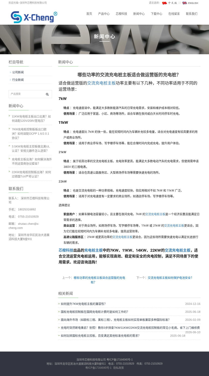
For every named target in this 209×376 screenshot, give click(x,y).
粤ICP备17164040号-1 (120, 359)
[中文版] (170, 2)
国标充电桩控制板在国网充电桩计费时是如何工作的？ (95, 311)
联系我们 (191, 13)
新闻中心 (139, 13)
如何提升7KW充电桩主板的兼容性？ (84, 303)
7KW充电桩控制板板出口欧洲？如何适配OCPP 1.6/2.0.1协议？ (30, 133)
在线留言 (174, 13)
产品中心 (104, 13)
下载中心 (156, 13)
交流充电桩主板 (101, 83)
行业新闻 (18, 79)
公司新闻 (18, 72)
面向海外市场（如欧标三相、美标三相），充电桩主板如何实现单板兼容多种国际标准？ (116, 319)
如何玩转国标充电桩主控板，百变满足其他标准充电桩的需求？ (101, 335)
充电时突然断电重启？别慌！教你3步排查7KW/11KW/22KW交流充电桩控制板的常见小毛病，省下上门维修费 (130, 327)
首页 (89, 13)
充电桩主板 (93, 250)
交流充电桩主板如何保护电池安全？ (170, 277)
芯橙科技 (121, 13)
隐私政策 (118, 367)
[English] (190, 2)
